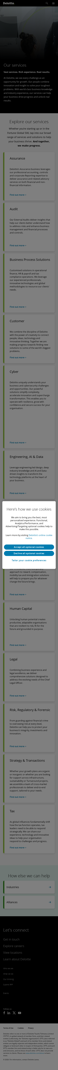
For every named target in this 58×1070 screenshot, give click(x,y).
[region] (29, 535)
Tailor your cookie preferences (29, 560)
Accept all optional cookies (29, 547)
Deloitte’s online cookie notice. (39, 537)
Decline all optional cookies (29, 553)
